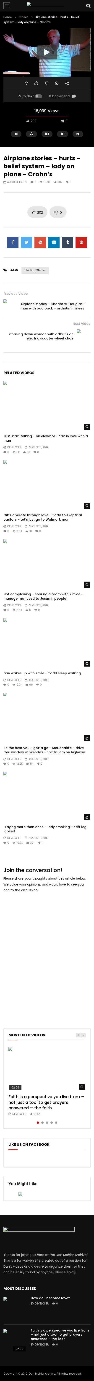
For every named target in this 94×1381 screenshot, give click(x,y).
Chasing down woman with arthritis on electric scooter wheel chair (41, 336)
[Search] (88, 5)
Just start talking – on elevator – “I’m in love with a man (45, 438)
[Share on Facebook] (12, 242)
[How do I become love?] (14, 1308)
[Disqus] (47, 954)
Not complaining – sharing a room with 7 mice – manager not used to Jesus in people (43, 596)
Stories (24, 17)
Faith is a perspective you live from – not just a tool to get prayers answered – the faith (46, 1102)
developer (14, 447)
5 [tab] (56, 1122)
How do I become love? (50, 1298)
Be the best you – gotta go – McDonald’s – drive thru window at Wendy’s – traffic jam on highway (44, 750)
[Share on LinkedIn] (54, 242)
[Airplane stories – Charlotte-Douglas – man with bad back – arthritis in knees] (10, 306)
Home (7, 17)
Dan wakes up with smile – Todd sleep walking (42, 673)
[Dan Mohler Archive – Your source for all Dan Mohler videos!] (47, 5)
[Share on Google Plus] (40, 242)
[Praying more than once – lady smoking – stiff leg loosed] (47, 796)
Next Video (82, 323)
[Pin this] (81, 242)
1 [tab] (38, 1122)
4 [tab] (51, 1122)
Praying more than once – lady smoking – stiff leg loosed (44, 829)
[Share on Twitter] (26, 242)
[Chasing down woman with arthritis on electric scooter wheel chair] (84, 336)
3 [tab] (47, 1122)
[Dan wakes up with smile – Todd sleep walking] (47, 642)
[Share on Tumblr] (67, 242)
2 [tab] (42, 1122)
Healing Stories (35, 270)
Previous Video (15, 293)
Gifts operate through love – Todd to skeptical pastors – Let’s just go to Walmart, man (42, 517)
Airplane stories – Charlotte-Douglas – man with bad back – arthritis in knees (53, 306)
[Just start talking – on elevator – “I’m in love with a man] (47, 405)
